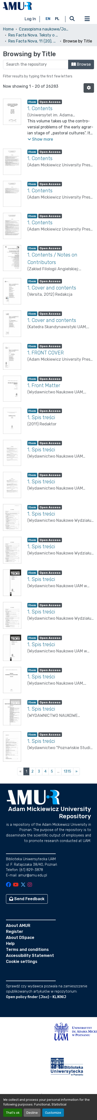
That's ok (12, 1113)
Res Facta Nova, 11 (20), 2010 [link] (33, 41)
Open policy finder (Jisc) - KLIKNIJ (36, 997)
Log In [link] (30, 18)
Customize (53, 1113)
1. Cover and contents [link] (51, 288)
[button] (17, 6)
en (48, 19)
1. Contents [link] (39, 108)
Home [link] (8, 29)
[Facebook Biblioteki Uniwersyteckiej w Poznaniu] (8, 885)
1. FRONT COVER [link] (45, 353)
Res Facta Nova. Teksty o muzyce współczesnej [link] (33, 35)
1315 (67, 771)
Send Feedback (29, 898)
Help (10, 943)
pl (57, 19)
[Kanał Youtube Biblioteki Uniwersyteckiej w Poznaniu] (16, 885)
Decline (32, 1113)
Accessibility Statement (30, 955)
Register (14, 931)
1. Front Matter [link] (43, 385)
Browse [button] (83, 64)
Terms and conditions (27, 949)
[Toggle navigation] (87, 19)
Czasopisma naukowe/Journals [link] (44, 29)
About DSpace (20, 937)
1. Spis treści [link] (41, 417)
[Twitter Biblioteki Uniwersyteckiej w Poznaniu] (23, 885)
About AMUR (18, 925)
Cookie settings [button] (21, 961)
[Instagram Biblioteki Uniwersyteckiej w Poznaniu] (30, 885)
